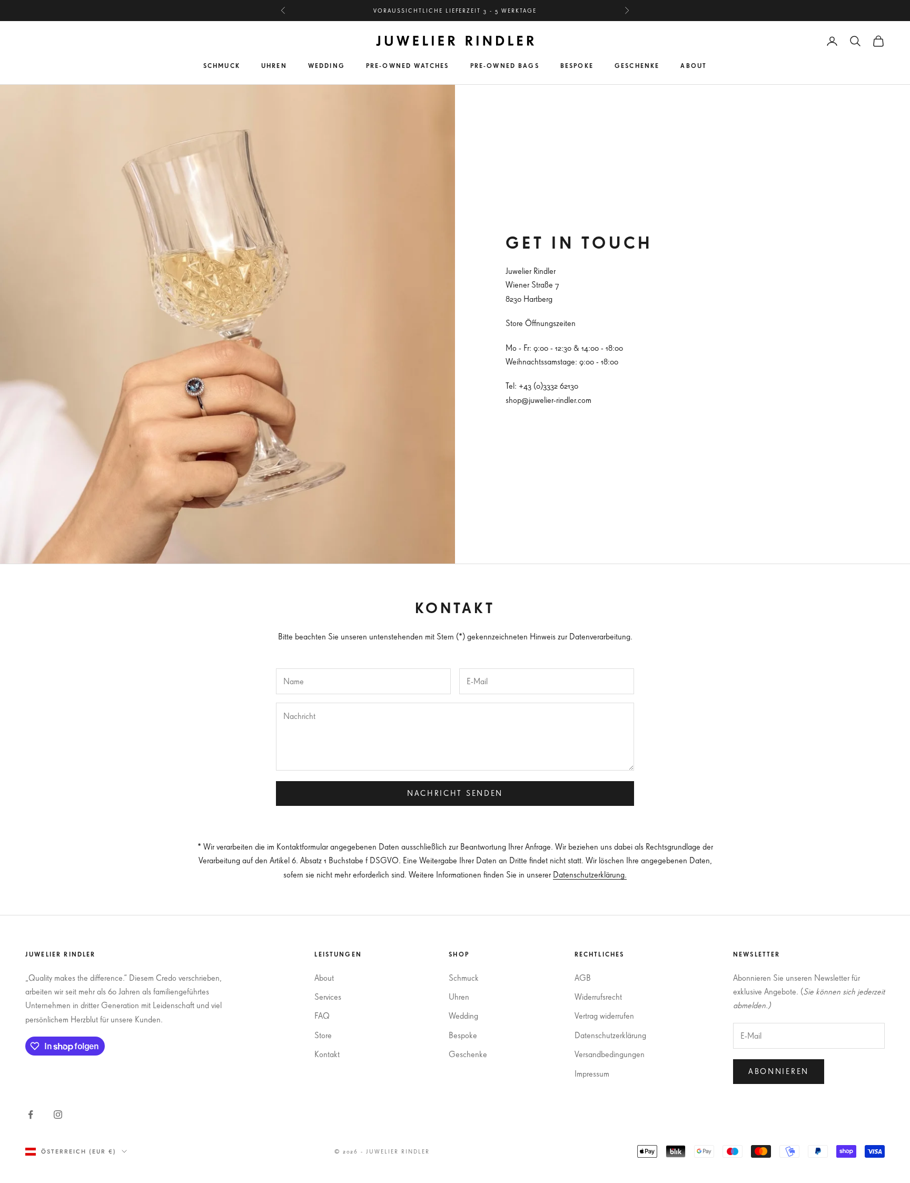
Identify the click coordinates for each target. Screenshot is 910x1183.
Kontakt (327, 1054)
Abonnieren (778, 1071)
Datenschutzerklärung (610, 1035)
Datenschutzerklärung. (590, 874)
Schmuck (221, 66)
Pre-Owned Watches (407, 66)
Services (327, 996)
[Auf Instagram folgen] (58, 1114)
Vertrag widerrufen (604, 1015)
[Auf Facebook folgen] (30, 1114)
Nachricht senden (455, 793)
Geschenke (637, 66)
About (693, 66)
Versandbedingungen (610, 1054)
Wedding (326, 66)
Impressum (592, 1073)
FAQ (322, 1015)
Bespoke (577, 66)
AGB (583, 977)
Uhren (274, 66)
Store (323, 1035)
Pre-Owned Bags (504, 66)
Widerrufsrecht (598, 996)
